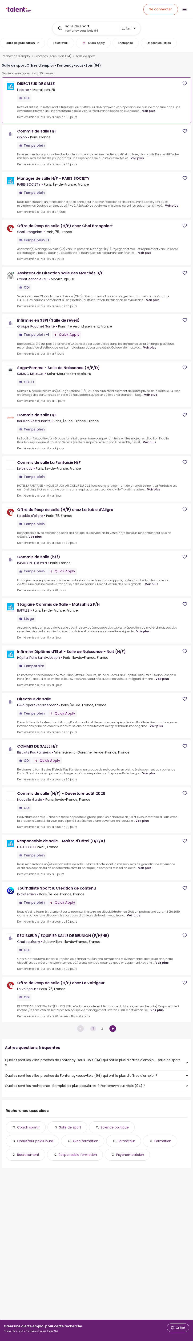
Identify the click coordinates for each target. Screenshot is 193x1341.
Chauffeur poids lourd (35, 1141)
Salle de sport (70, 1127)
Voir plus (148, 111)
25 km (127, 28)
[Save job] (184, 83)
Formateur (126, 1141)
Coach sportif (28, 1127)
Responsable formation (78, 1154)
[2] (112, 1028)
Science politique (115, 1127)
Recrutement (28, 1154)
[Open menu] (184, 9)
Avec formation (85, 1141)
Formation (162, 1141)
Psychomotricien (130, 1154)
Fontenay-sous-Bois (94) (53, 56)
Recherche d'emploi (16, 56)
